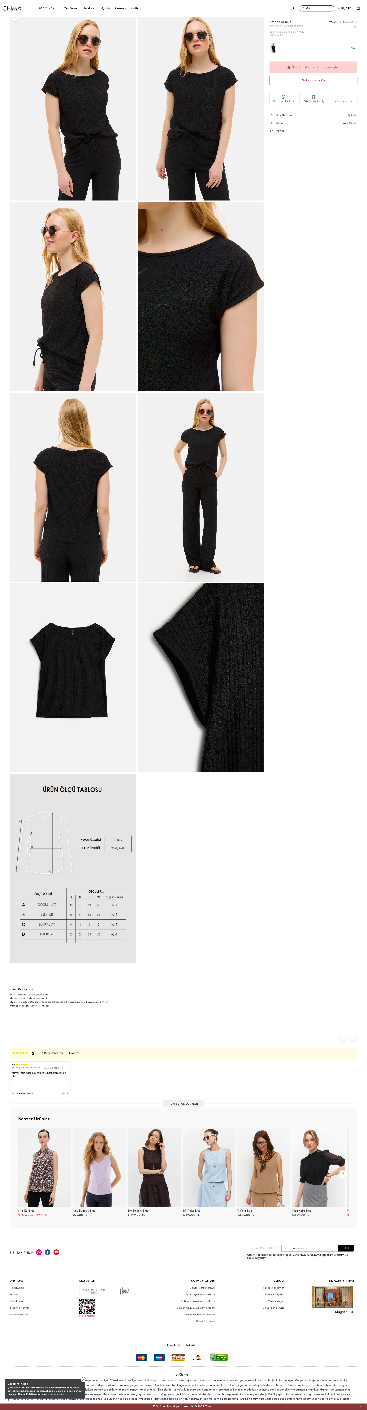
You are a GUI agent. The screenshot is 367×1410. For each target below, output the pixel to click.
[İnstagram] (38, 1252)
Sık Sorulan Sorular (273, 1308)
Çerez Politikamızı (29, 1394)
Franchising (16, 1301)
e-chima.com (27, 1387)
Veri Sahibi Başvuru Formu (199, 1314)
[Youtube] (56, 1252)
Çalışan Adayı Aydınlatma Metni (196, 1308)
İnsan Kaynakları (19, 1314)
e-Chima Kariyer (19, 1308)
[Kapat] (360, 1406)
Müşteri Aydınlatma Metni (199, 1294)
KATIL (346, 1248)
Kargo (279, 122)
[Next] (343, 1174)
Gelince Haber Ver (313, 80)
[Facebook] (47, 1252)
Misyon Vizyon (276, 1301)
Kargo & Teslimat (273, 1287)
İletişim (14, 1294)
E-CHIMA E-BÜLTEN (265, 1248)
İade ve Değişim (274, 1294)
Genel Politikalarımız (202, 1287)
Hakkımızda (17, 1287)
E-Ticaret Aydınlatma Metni (198, 1301)
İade (353, 115)
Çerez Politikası (205, 1321)
